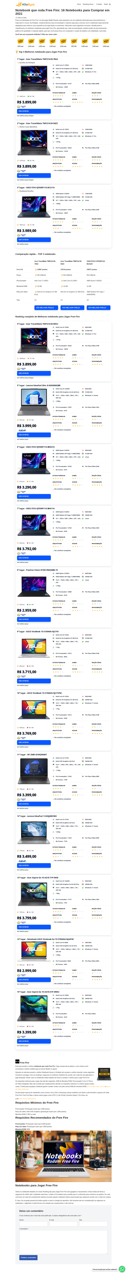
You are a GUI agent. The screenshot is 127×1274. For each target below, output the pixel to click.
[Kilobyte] (25, 4)
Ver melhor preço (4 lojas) (25, 116)
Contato (99, 4)
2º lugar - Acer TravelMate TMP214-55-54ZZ (37, 123)
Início (79, 4)
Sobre (106, 4)
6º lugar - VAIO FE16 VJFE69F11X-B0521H (35, 447)
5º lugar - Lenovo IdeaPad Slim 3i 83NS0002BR (38, 385)
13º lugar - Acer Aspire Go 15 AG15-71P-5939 (37, 877)
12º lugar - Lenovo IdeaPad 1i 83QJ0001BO (37, 816)
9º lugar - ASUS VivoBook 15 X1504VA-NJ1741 (38, 631)
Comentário (24, 1229)
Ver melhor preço (22, 244)
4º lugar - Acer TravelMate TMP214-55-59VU (37, 324)
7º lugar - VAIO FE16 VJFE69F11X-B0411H (35, 508)
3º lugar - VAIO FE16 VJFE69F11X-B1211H (35, 187)
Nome (21, 1220)
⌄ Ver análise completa (62, 106)
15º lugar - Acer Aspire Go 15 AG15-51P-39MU (38, 991)
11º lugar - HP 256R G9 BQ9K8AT (32, 754)
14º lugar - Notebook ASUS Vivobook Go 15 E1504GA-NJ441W (45, 939)
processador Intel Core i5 (96, 1086)
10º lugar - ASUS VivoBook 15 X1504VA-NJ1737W (39, 693)
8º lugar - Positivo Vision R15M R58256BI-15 (37, 570)
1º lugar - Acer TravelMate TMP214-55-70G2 (37, 59)
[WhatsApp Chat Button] (122, 1269)
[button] (110, 4)
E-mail (51, 1220)
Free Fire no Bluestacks (27, 1099)
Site (80, 1220)
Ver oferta (24, 111)
